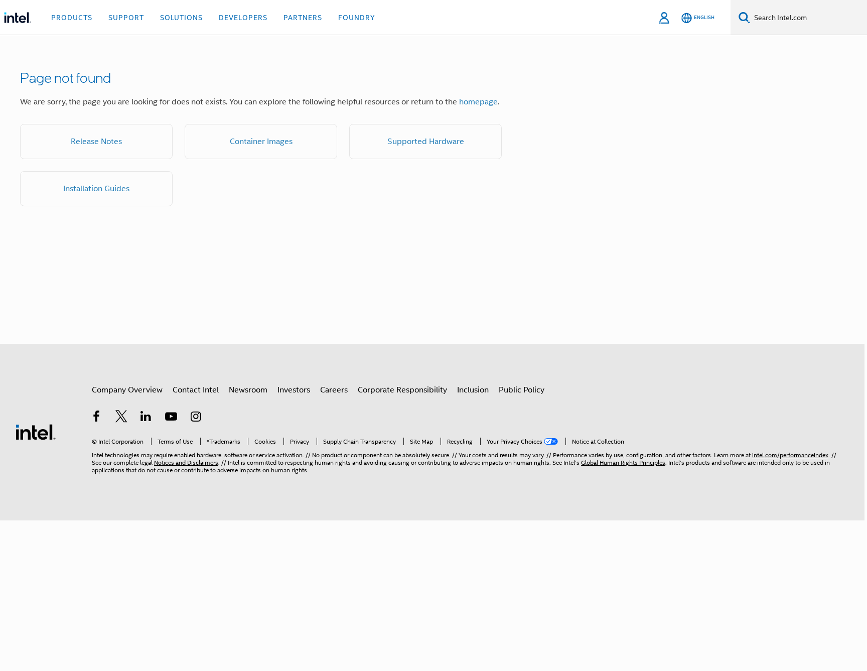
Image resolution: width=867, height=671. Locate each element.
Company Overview (127, 390)
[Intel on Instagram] (195, 418)
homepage (478, 102)
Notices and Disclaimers (186, 462)
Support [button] (126, 17)
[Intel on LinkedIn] (146, 418)
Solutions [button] (181, 17)
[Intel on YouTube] (171, 418)
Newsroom (248, 390)
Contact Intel (196, 390)
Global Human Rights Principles (623, 462)
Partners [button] (302, 17)
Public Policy (521, 390)
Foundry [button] (356, 17)
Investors (293, 390)
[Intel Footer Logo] (36, 432)
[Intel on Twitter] (121, 418)
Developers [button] (243, 17)
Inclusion (473, 390)
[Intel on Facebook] (96, 418)
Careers (334, 390)
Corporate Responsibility (402, 390)
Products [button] (71, 17)
